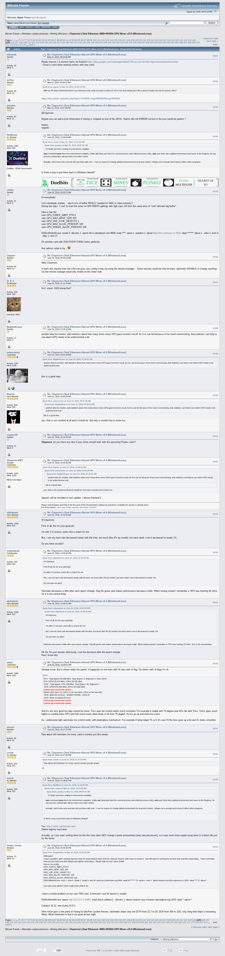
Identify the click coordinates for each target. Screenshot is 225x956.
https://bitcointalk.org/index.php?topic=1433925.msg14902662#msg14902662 (80, 98)
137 (59, 42)
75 (19, 40)
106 (120, 40)
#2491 (215, 436)
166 (181, 42)
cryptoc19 (12, 435)
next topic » (212, 41)
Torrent (45, 23)
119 (173, 40)
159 (151, 42)
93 (73, 40)
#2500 (215, 847)
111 (140, 40)
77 (25, 40)
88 (58, 40)
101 (99, 40)
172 (11, 45)
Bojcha (10, 394)
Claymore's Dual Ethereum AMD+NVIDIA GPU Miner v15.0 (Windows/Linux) (110, 33)
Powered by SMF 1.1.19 (96, 950)
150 (113, 42)
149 (109, 42)
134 (46, 42)
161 (160, 42)
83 (43, 40)
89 (61, 40)
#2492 (215, 462)
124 (194, 40)
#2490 (215, 395)
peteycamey (13, 352)
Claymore (12, 460)
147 (101, 42)
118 (169, 40)
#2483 (215, 107)
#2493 (215, 514)
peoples (11, 105)
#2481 (215, 56)
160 (156, 42)
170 (198, 42)
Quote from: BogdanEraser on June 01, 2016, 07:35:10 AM (67, 359)
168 (189, 42)
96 (82, 40)
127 (16, 42)
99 (91, 40)
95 (79, 40)
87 (55, 40)
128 (21, 42)
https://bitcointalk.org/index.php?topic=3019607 (77, 507)
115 (157, 40)
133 (42, 42)
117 (165, 40)
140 (71, 42)
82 (40, 40)
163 (168, 42)
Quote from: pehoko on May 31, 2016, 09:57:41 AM (66, 145)
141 (76, 42)
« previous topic (210, 38)
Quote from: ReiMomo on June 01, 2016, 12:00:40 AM (65, 785)
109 (132, 40)
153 (126, 42)
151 (118, 42)
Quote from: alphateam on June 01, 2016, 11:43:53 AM (66, 558)
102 (103, 40)
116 (161, 40)
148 (105, 42)
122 (185, 40)
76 (22, 40)
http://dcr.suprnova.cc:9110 (167, 233)
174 (20, 45)
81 (37, 40)
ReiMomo (12, 135)
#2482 (215, 81)
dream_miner (14, 845)
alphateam (12, 512)
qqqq (9, 662)
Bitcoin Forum (12, 33)
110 (137, 40)
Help (21, 27)
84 (46, 40)
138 (63, 42)
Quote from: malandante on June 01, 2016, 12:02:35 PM (66, 608)
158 (147, 42)
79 (31, 40)
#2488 (215, 328)
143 (84, 42)
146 (97, 42)
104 (111, 40)
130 (29, 42)
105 (116, 40)
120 (177, 40)
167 (185, 42)
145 (92, 42)
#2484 (215, 136)
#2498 (215, 754)
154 (130, 42)
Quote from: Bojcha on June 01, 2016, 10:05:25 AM (64, 467)
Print (215, 44)
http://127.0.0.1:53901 (80, 899)
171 (7, 45)
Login (37, 27)
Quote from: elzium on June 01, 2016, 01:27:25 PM (64, 760)
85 (49, 40)
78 (28, 40)
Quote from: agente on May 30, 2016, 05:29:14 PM (64, 87)
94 (76, 40)
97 (85, 40)
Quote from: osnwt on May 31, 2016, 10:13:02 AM (63, 142)
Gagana (11, 255)
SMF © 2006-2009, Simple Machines (123, 950)
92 (70, 40)
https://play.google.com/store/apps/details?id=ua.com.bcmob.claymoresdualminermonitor (132, 61)
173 (15, 45)
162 (164, 42)
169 (194, 42)
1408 (30, 45)
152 (122, 42)
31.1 (39, 23)
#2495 (215, 603)
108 (128, 40)
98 (88, 40)
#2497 (215, 728)
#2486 (215, 257)
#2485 (215, 191)
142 (80, 42)
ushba (10, 190)
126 (12, 42)
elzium (10, 727)
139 (67, 42)
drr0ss (10, 80)
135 (50, 42)
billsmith (12, 54)
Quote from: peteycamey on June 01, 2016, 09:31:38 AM (67, 401)
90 (64, 40)
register (42, 17)
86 (52, 40)
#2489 (215, 354)
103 (107, 40)
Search (29, 27)
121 (181, 40)
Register (46, 27)
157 (143, 42)
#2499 (215, 779)
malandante (13, 551)
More (54, 27)
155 (135, 42)
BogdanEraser (14, 327)
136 (54, 42)
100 (95, 40)
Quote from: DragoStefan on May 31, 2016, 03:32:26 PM (66, 852)
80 (34, 40)
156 (139, 42)
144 (88, 42)
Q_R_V (10, 281)
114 (153, 40)
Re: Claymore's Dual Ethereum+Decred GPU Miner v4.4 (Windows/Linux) (86, 54)
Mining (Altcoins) (59, 33)
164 (173, 42)
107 (124, 40)
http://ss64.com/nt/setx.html (61, 826)
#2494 (215, 552)
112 (144, 40)
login (33, 17)
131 (33, 42)
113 (148, 40)
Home (13, 27)
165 (177, 42)
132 (38, 42)
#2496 (215, 664)
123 (190, 40)
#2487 (215, 282)
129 (25, 42)
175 (24, 45)
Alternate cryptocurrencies (35, 33)
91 (67, 40)
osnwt (10, 752)
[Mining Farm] (12, 388)
